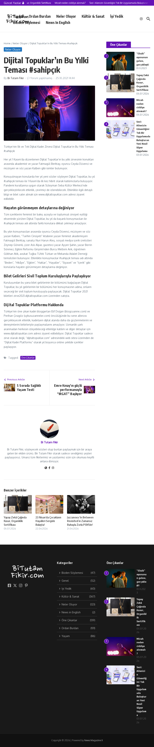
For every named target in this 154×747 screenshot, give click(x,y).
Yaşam (18, 16)
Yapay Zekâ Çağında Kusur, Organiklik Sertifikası (15, 521)
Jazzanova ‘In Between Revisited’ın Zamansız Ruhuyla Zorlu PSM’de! (80, 521)
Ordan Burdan (40, 16)
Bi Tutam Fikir (16, 78)
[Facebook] (49, 468)
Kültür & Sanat (93, 16)
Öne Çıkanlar (28, 357)
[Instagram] (53, 468)
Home (7, 43)
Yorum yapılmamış (41, 78)
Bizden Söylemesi (26, 22)
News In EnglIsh (58, 22)
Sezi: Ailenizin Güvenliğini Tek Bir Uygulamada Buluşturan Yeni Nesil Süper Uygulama (143, 136)
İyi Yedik (116, 16)
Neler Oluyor (66, 16)
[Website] (46, 468)
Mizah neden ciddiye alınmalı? (141, 646)
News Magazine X (93, 740)
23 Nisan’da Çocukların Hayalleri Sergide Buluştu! (48, 521)
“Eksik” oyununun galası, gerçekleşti (141, 578)
